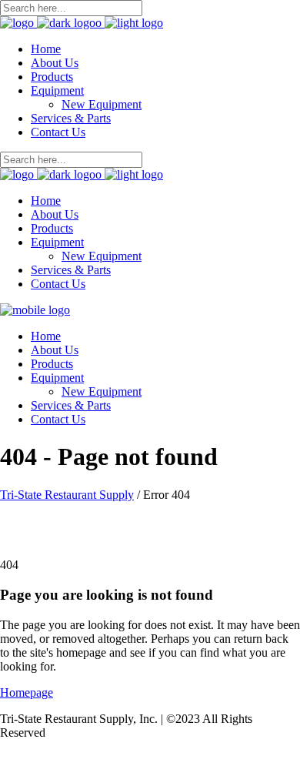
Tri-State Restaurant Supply (67, 494)
